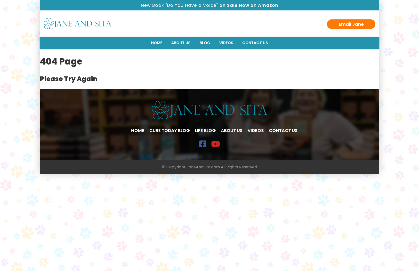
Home (156, 43)
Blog (205, 43)
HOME (137, 130)
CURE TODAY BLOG (169, 130)
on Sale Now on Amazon (248, 5)
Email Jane (351, 24)
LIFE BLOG (205, 130)
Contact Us (255, 43)
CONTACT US (283, 130)
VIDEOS (256, 130)
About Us (181, 43)
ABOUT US (231, 130)
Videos (226, 43)
